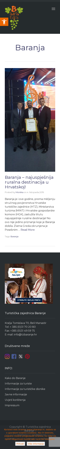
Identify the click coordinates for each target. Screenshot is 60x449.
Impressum (12, 405)
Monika (19, 192)
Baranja (14, 236)
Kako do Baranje (15, 378)
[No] (56, 437)
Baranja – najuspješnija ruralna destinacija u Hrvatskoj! (29, 182)
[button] (4, 22)
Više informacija (36, 443)
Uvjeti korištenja (15, 399)
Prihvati (20, 443)
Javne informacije (16, 394)
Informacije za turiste (18, 383)
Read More (28, 229)
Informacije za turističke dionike (25, 389)
